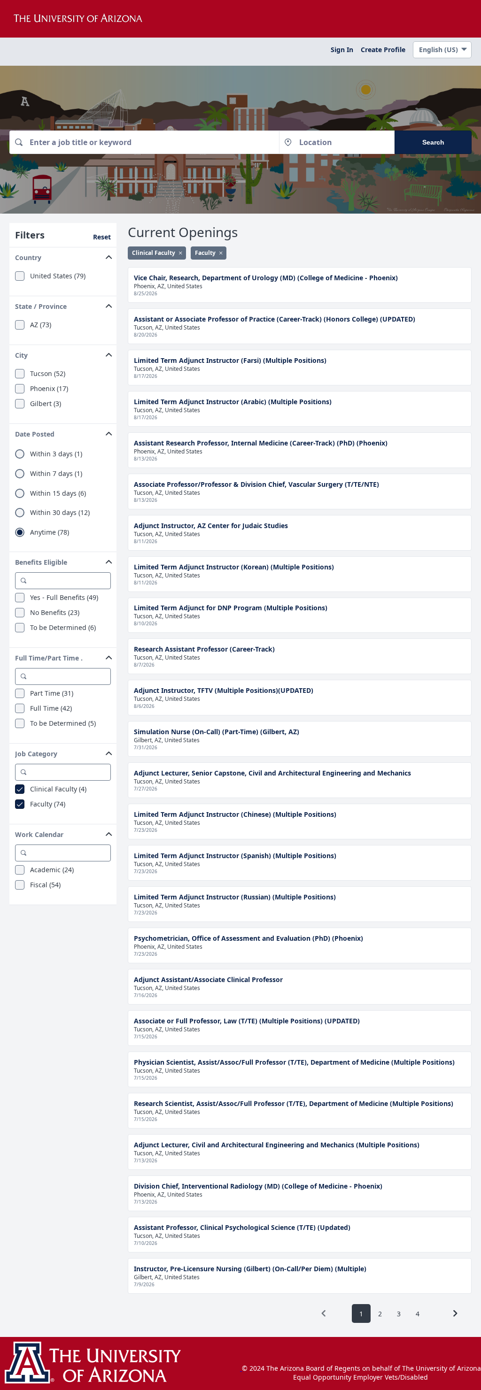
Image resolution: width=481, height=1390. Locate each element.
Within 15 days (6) (58, 493)
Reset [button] (102, 236)
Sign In (342, 49)
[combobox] (144, 142)
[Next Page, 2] (455, 1313)
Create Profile (383, 49)
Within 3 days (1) (56, 454)
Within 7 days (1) (56, 473)
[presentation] (323, 1313)
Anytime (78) (49, 532)
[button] (62, 255)
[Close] (180, 252)
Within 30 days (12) (60, 512)
